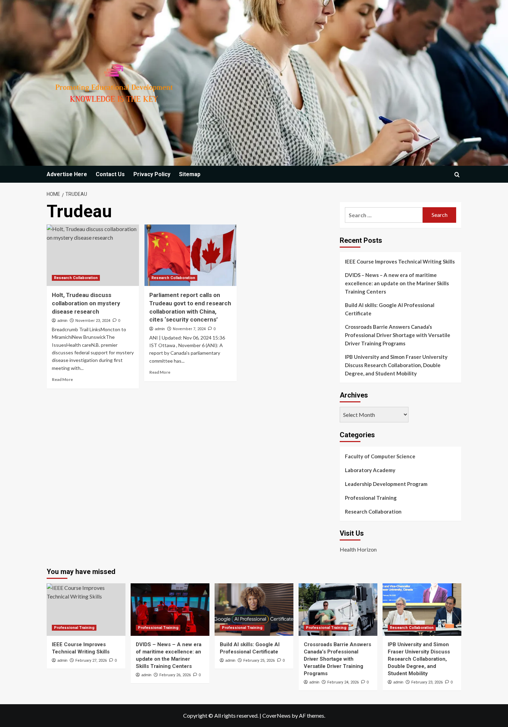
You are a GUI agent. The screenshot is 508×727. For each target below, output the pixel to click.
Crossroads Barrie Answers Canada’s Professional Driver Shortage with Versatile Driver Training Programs (397, 335)
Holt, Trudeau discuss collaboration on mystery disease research (86, 303)
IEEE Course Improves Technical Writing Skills (400, 261)
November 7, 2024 (189, 329)
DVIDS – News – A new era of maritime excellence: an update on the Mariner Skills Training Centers (397, 283)
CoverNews (276, 715)
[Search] (457, 175)
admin (62, 320)
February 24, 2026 (343, 682)
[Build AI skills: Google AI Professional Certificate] (254, 609)
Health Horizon (358, 549)
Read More (62, 379)
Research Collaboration (76, 278)
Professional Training (371, 498)
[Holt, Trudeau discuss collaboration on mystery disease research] (93, 255)
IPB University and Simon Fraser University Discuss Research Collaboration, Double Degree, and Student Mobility (396, 365)
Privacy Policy (151, 174)
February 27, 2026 (91, 660)
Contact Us (110, 174)
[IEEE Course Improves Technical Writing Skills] (86, 609)
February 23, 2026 (427, 682)
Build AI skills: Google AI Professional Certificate (389, 309)
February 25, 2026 (259, 660)
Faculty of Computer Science (380, 456)
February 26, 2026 (175, 675)
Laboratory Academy (370, 470)
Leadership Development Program (386, 484)
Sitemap (189, 174)
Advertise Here (67, 174)
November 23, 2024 (92, 320)
